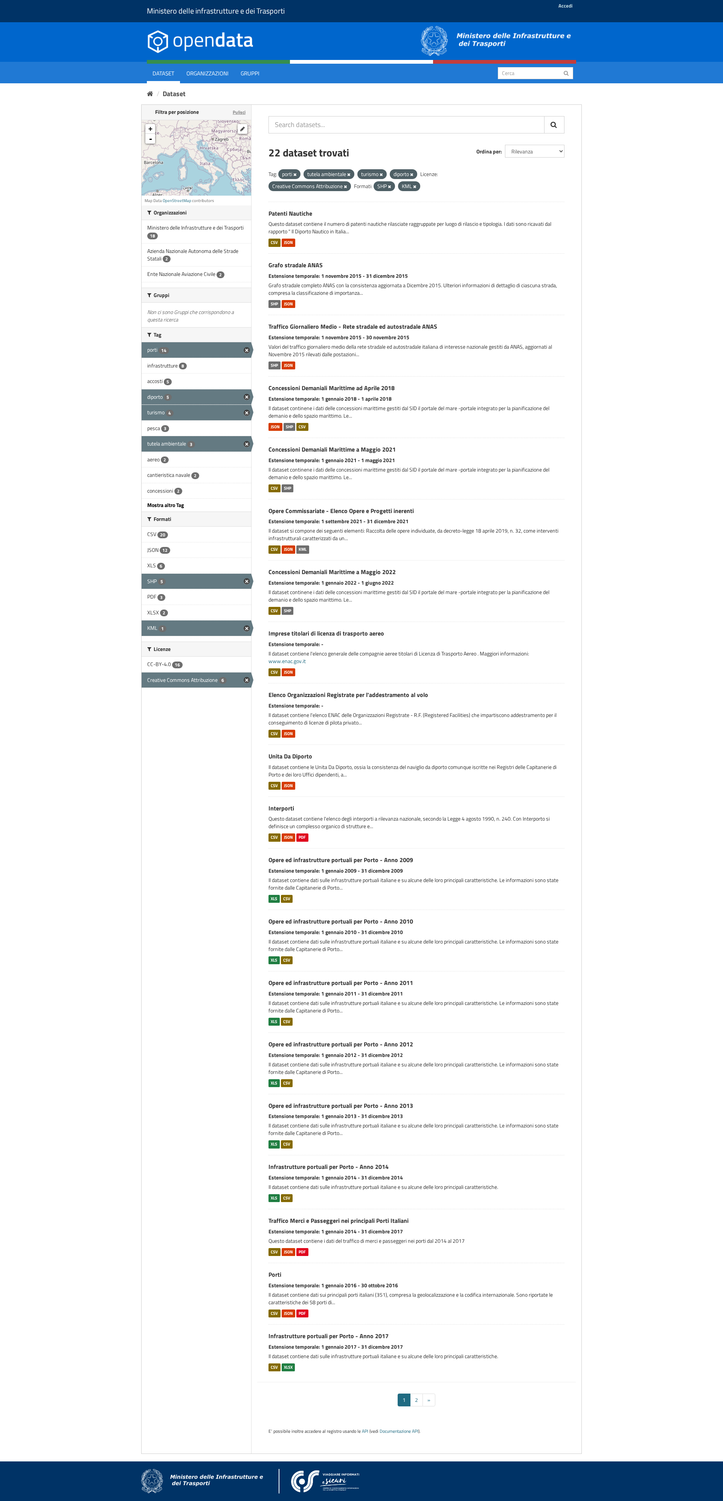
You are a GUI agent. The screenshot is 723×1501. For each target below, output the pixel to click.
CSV (274, 242)
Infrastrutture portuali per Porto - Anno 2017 (328, 1335)
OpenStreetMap (177, 201)
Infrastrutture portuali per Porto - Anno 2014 (328, 1166)
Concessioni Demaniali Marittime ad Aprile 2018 (331, 387)
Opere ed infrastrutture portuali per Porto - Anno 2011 (340, 982)
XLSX (288, 1367)
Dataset (163, 73)
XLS (274, 899)
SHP (274, 304)
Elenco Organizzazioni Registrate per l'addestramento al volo (348, 694)
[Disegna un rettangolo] (242, 129)
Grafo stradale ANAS (295, 265)
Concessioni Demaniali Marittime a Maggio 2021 (332, 449)
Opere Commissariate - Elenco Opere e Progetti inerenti (341, 510)
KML (303, 549)
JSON (288, 242)
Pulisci (239, 112)
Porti (274, 1274)
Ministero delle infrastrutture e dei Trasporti (216, 11)
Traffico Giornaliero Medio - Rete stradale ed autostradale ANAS (352, 326)
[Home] (150, 94)
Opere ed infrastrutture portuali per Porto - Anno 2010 (340, 921)
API (365, 1431)
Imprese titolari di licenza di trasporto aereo (326, 633)
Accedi (565, 5)
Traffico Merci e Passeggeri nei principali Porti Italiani (338, 1220)
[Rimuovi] (295, 175)
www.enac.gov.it (287, 661)
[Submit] (566, 72)
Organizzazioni (207, 73)
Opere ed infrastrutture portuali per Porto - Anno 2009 (340, 859)
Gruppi (250, 73)
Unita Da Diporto (290, 756)
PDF (302, 837)
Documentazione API (399, 1431)
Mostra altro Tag (165, 505)
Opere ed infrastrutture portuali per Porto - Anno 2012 (340, 1044)
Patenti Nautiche (290, 213)
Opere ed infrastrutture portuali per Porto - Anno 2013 (340, 1105)
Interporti (281, 808)
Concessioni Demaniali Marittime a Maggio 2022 (332, 571)
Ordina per (488, 151)
